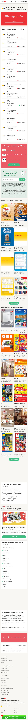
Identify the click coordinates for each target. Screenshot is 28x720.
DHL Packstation (7, 581)
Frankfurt (17, 490)
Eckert (4, 560)
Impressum (16, 708)
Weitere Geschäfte (20, 649)
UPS (4, 568)
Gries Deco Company (8, 547)
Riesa (14, 497)
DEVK (4, 584)
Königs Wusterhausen (8, 500)
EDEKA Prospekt (4, 668)
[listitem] (7, 214)
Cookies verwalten (18, 712)
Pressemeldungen (5, 694)
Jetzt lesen (14, 536)
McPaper (5, 550)
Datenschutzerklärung (20, 191)
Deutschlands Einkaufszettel (7, 688)
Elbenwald (5, 573)
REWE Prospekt (4, 672)
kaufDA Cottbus (5, 649)
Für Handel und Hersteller (6, 660)
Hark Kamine (6, 553)
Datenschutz (3, 710)
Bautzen (10, 493)
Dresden (10, 490)
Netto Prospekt (4, 680)
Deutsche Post (7, 563)
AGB (2, 712)
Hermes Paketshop (8, 566)
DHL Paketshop (7, 579)
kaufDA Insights (4, 690)
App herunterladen (5, 692)
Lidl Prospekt (3, 682)
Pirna (4, 497)
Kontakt (16, 710)
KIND (4, 555)
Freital (9, 497)
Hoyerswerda (18, 493)
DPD (4, 586)
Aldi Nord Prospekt (5, 678)
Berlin (4, 490)
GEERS (5, 571)
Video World (6, 558)
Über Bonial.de (4, 658)
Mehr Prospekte (14, 303)
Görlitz (4, 493)
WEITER (14, 21)
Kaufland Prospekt (5, 670)
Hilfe (2, 708)
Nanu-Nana (6, 576)
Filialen (12, 649)
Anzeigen (24, 4)
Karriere (2, 662)
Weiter (22, 179)
